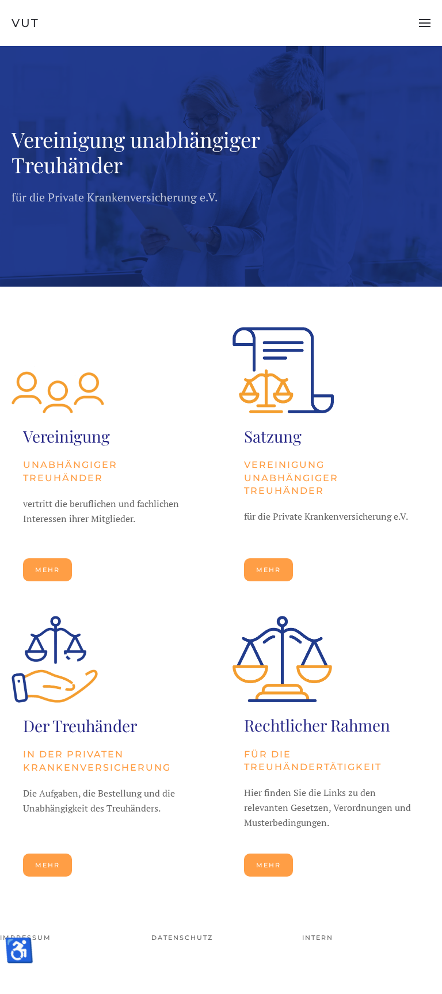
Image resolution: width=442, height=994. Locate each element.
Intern (317, 938)
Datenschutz (182, 938)
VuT (25, 23)
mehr (47, 570)
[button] (424, 23)
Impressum (25, 938)
